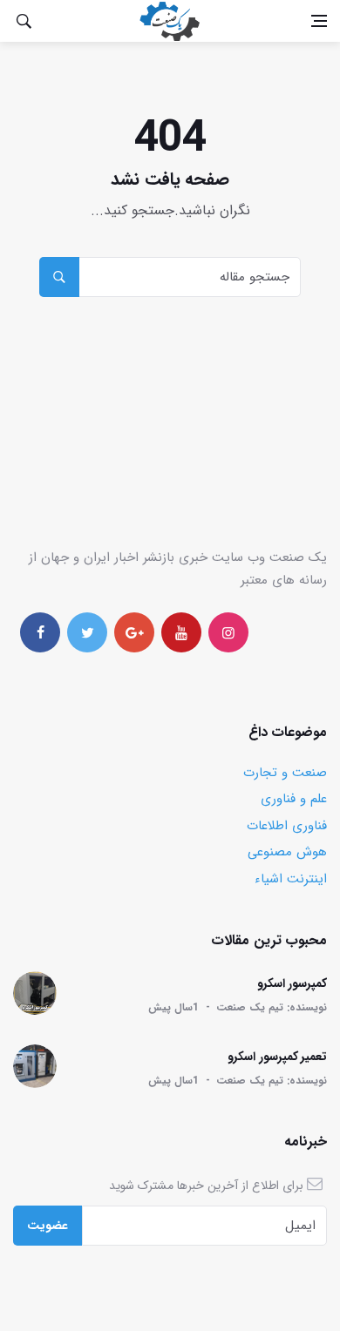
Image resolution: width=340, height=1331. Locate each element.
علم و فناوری (294, 798)
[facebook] (40, 632)
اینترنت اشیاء (291, 878)
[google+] (134, 632)
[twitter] (87, 632)
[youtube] (181, 632)
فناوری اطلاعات (287, 825)
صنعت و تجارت (285, 772)
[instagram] (228, 632)
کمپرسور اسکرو (292, 983)
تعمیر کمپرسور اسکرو (277, 1056)
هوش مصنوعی (287, 851)
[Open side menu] (319, 21)
